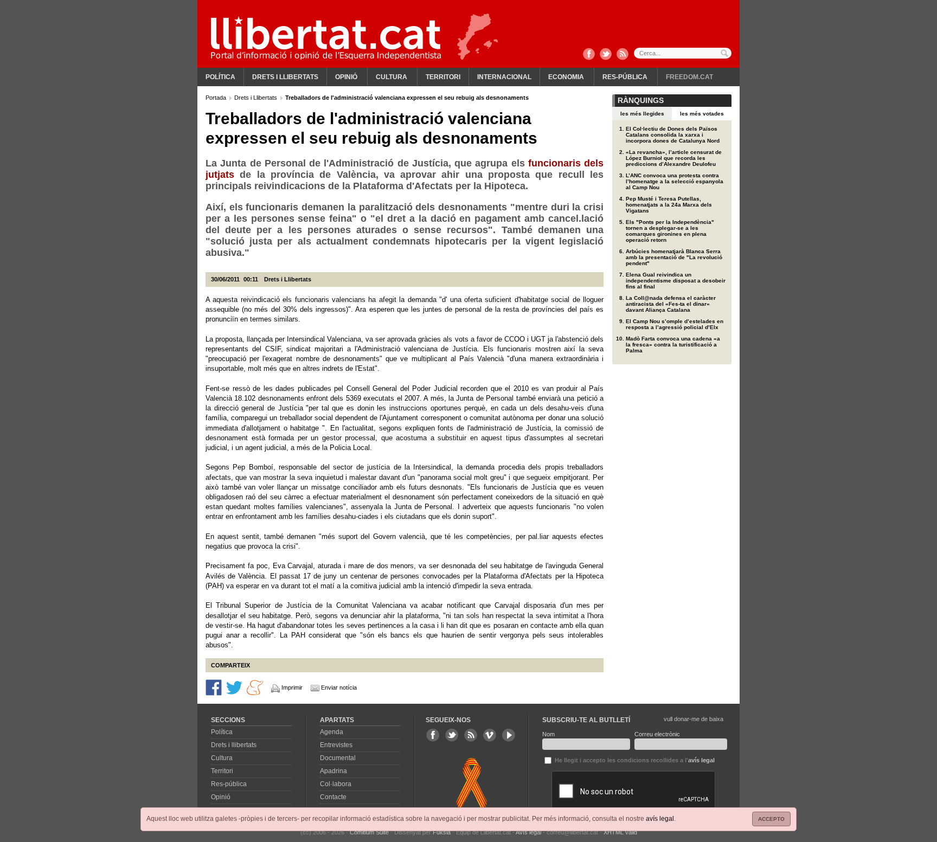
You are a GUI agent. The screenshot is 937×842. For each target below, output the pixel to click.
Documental (338, 758)
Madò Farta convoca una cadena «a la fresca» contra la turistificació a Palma (673, 344)
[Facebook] (589, 55)
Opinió (346, 77)
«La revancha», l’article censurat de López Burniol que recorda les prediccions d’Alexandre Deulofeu (674, 158)
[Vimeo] (490, 735)
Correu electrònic (657, 734)
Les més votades (702, 114)
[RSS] (622, 55)
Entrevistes (336, 745)
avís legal (660, 818)
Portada (217, 97)
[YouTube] (509, 735)
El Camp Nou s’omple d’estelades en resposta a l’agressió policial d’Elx (674, 324)
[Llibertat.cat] (326, 38)
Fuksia (442, 832)
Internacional (504, 77)
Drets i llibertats (285, 77)
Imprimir (292, 687)
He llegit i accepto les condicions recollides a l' (634, 760)
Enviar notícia (339, 687)
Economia (566, 77)
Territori (443, 77)
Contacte (333, 797)
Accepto (771, 819)
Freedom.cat (689, 77)
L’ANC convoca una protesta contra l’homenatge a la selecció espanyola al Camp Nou (674, 181)
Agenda (331, 732)
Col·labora (335, 784)
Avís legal (528, 832)
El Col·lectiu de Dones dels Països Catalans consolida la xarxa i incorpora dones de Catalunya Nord (673, 135)
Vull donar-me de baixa (693, 719)
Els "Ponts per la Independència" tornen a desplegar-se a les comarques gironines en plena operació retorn (670, 231)
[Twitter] (606, 55)
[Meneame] (255, 687)
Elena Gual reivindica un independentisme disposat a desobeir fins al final (676, 281)
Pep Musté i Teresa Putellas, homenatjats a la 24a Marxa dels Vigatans (669, 205)
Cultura (391, 77)
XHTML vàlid (620, 832)
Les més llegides (642, 114)
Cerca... (682, 53)
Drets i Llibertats (256, 97)
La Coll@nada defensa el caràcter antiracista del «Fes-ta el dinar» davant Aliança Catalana (671, 304)
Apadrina (333, 771)
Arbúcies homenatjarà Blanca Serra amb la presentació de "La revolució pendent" (674, 257)
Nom (548, 734)
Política (220, 77)
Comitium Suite (369, 832)
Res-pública (624, 77)
